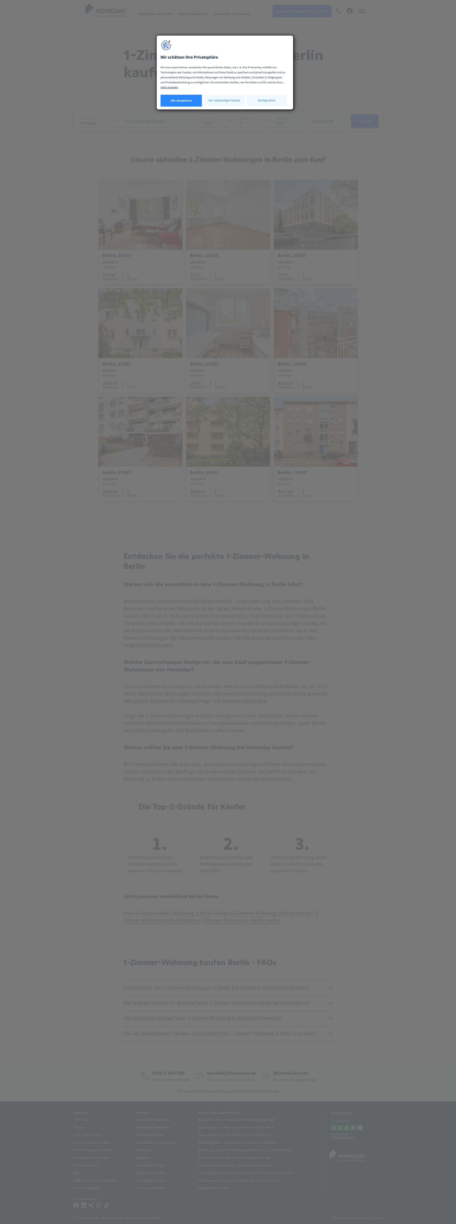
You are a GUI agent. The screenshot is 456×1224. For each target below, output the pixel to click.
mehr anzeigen (169, 87)
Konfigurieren (267, 100)
